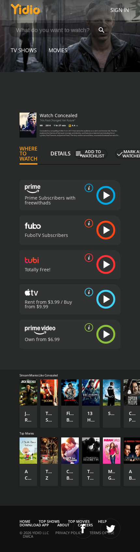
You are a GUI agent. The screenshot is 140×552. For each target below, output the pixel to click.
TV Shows (24, 50)
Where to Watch (28, 154)
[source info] (87, 188)
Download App (34, 524)
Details (60, 153)
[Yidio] (25, 10)
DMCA (28, 536)
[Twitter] (110, 529)
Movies (58, 50)
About (63, 524)
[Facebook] (83, 529)
